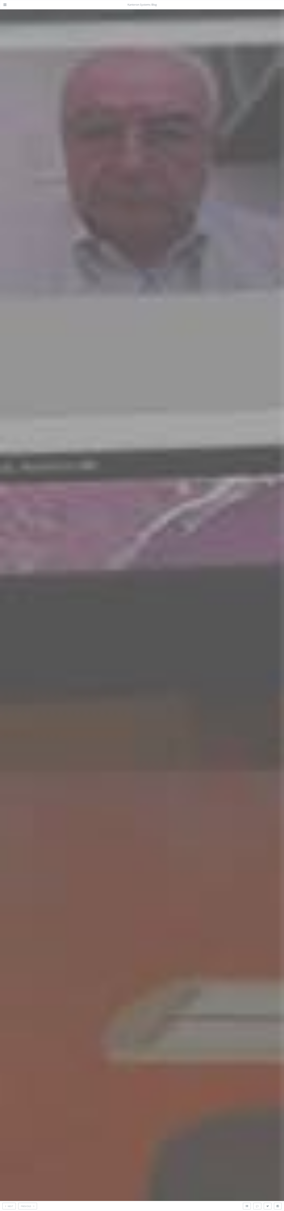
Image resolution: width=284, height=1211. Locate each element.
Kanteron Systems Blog (142, 4)
